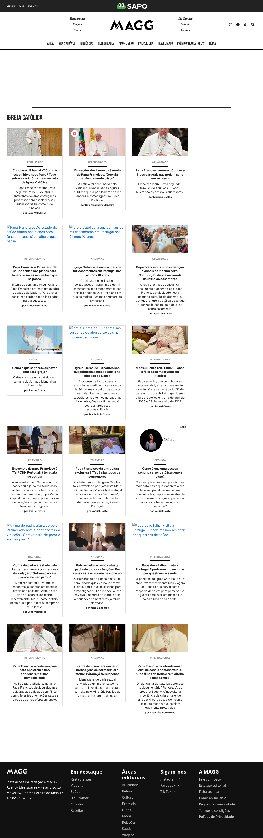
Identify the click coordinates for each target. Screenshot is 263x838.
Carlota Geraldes (37, 305)
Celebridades (97, 162)
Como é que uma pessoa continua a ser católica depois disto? (160, 472)
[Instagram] (230, 24)
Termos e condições (214, 810)
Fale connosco (210, 779)
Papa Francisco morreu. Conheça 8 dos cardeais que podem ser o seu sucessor (160, 174)
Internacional (34, 258)
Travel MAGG (165, 43)
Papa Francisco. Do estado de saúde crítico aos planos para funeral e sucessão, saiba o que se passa (35, 273)
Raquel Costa (37, 390)
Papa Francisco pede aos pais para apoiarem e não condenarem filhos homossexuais (35, 672)
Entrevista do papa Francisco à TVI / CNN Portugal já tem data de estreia (35, 472)
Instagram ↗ (170, 779)
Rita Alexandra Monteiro (99, 204)
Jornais (33, 6)
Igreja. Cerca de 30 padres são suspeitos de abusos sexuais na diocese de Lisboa (97, 372)
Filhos (126, 810)
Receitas (185, 30)
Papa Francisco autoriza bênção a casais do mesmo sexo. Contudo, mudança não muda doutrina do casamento (160, 273)
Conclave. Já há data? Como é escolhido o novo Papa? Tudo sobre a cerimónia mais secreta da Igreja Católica (35, 176)
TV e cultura (145, 43)
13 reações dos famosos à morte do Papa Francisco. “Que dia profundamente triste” (97, 174)
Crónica (34, 359)
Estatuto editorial (212, 785)
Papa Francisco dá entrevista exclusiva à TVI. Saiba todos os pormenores (97, 472)
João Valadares (37, 212)
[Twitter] (245, 24)
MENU (11, 6)
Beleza (127, 791)
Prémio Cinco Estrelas (191, 43)
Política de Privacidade (216, 816)
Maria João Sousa (99, 305)
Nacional (97, 258)
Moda (126, 816)
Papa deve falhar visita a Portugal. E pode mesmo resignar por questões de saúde (160, 569)
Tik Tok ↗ (167, 791)
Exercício (129, 803)
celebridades (106, 43)
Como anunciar (212, 798)
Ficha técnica (209, 791)
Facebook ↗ (169, 785)
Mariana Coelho (162, 196)
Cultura (128, 797)
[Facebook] (238, 24)
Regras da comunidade (217, 804)
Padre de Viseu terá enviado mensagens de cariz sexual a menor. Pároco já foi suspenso (97, 670)
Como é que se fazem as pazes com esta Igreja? (34, 370)
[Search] (252, 24)
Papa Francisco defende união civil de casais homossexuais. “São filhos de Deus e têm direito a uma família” (160, 672)
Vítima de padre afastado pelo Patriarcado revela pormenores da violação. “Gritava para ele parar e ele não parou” (35, 571)
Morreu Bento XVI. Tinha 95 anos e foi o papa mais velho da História (160, 372)
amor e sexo (126, 43)
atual (50, 43)
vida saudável (67, 43)
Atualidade (35, 162)
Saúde (77, 30)
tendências (86, 43)
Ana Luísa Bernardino (162, 712)
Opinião (185, 24)
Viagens (77, 24)
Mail (22, 6)
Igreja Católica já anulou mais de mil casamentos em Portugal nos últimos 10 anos (97, 271)
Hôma (212, 43)
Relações (129, 822)
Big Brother (185, 18)
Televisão (35, 460)
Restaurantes (77, 18)
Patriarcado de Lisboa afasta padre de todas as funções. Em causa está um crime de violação (97, 569)
